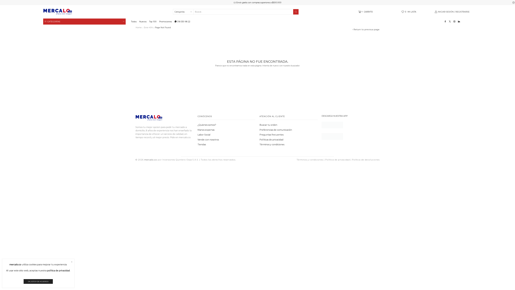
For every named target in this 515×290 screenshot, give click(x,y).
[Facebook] (445, 22)
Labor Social (204, 134)
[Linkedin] (459, 22)
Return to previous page (367, 29)
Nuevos (142, 21)
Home (139, 27)
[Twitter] (450, 22)
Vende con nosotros (208, 139)
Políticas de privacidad (271, 139)
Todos (134, 21)
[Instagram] (454, 22)
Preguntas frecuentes (272, 134)
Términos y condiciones (272, 144)
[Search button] (296, 12)
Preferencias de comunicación (276, 130)
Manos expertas (206, 130)
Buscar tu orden (268, 125)
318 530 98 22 (183, 21)
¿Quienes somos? (207, 125)
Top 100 (153, 21)
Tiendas (202, 144)
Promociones (165, 21)
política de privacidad (58, 270)
